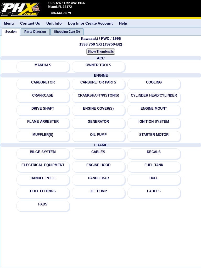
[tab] (11, 32)
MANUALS (43, 65)
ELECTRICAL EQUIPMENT (42, 165)
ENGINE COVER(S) (98, 108)
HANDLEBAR (98, 178)
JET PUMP (98, 191)
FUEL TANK (153, 165)
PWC (105, 38)
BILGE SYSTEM (43, 152)
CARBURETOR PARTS (98, 82)
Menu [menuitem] (9, 23)
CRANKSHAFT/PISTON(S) (98, 95)
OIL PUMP (98, 135)
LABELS (154, 191)
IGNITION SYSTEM (153, 122)
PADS (42, 204)
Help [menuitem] (123, 23)
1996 (117, 38)
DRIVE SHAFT (42, 108)
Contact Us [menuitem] (30, 23)
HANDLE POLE (43, 178)
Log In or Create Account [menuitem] (90, 23)
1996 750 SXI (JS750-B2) (100, 44)
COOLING (154, 82)
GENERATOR (98, 122)
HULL (153, 178)
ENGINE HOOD (98, 165)
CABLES (98, 152)
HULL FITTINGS (43, 191)
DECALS (154, 152)
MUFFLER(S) (42, 135)
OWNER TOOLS (98, 65)
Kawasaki (89, 38)
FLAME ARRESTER (43, 122)
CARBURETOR (43, 82)
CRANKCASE (42, 95)
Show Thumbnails (101, 51)
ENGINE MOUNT (154, 108)
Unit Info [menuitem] (54, 23)
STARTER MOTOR (154, 135)
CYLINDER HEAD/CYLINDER (154, 95)
